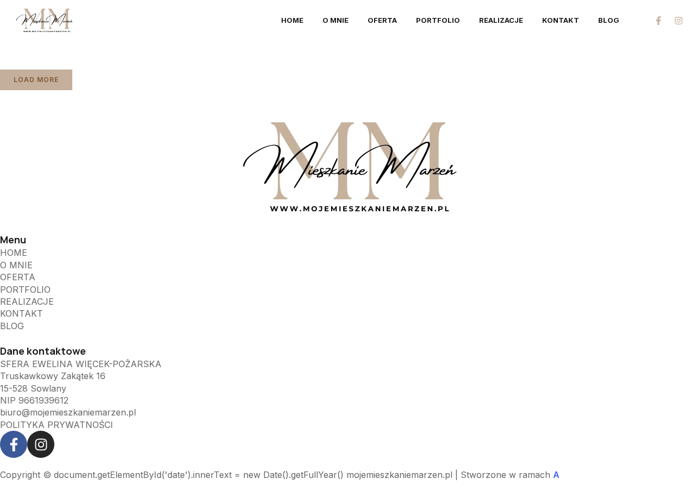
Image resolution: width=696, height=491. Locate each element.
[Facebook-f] (658, 20)
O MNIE (335, 20)
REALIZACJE (501, 20)
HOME (292, 20)
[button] (36, 80)
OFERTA (382, 20)
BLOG (608, 20)
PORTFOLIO (438, 20)
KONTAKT (560, 20)
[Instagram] (678, 20)
